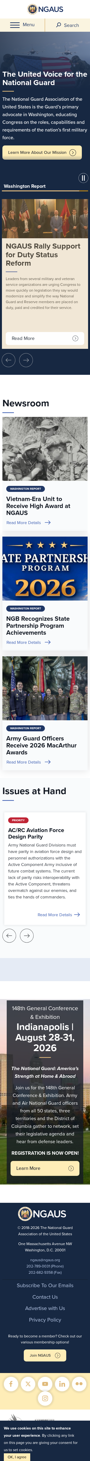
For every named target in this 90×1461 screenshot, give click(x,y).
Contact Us (45, 1297)
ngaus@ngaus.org (45, 1260)
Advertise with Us (45, 1308)
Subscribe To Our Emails (45, 1285)
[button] (84, 179)
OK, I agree (17, 1457)
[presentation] (8, 360)
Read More (23, 338)
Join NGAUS (40, 1355)
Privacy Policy (45, 1320)
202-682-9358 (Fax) (45, 1272)
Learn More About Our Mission (37, 152)
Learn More (28, 1168)
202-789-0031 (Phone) (45, 1266)
